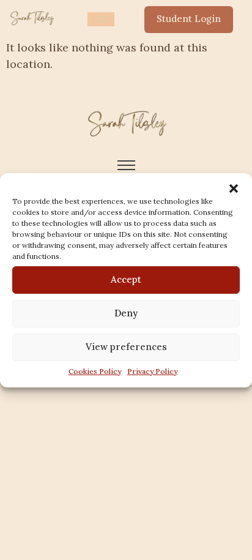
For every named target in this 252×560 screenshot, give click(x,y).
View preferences (126, 347)
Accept (126, 279)
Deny (126, 313)
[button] (234, 188)
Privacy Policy (152, 371)
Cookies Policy (95, 371)
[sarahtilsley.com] (31, 17)
